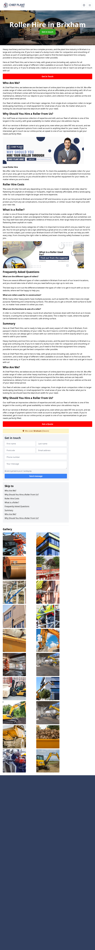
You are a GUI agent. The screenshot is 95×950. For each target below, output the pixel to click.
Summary (9, 510)
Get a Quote (47, 424)
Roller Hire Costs (12, 498)
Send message (35, 476)
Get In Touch (47, 76)
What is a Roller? (12, 502)
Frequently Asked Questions (17, 506)
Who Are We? (10, 490)
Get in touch (47, 32)
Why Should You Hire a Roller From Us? (22, 494)
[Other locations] (84, 5)
